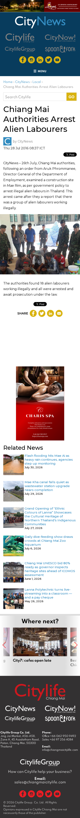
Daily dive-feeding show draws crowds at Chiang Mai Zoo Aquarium (49, 541)
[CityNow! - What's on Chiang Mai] (60, 38)
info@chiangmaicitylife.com (60, 750)
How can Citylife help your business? (40, 771)
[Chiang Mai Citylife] (20, 38)
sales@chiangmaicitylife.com (40, 780)
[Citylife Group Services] (20, 49)
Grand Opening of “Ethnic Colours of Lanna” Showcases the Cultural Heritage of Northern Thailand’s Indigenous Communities (50, 516)
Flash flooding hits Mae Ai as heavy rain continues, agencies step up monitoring (49, 459)
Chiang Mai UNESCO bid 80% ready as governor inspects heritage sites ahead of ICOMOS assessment (50, 569)
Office (59, 736)
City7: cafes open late (40, 650)
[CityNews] (40, 22)
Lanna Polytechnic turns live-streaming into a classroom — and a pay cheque (48, 593)
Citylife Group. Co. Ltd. (30, 802)
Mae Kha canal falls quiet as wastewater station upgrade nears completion (47, 486)
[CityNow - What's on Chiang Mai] (60, 709)
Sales (57, 739)
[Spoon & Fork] (60, 49)
